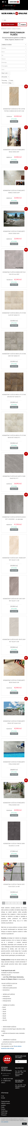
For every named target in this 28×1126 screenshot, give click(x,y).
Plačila (2, 1107)
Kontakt (3, 1098)
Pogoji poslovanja (5, 1101)
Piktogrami (4, 1115)
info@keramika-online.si (8, 9)
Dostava (3, 1109)
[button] (14, 44)
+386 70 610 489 (9, 5)
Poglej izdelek (14, 121)
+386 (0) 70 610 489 (8, 1078)
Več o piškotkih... (5, 1121)
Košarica (23, 24)
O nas (2, 1096)
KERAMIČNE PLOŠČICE (6, 28)
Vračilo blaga (4, 1111)
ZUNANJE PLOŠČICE (16, 28)
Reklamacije (4, 1113)
